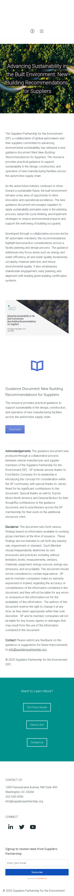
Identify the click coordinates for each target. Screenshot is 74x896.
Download (15, 429)
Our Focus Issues (37, 707)
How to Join (37, 724)
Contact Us (37, 742)
